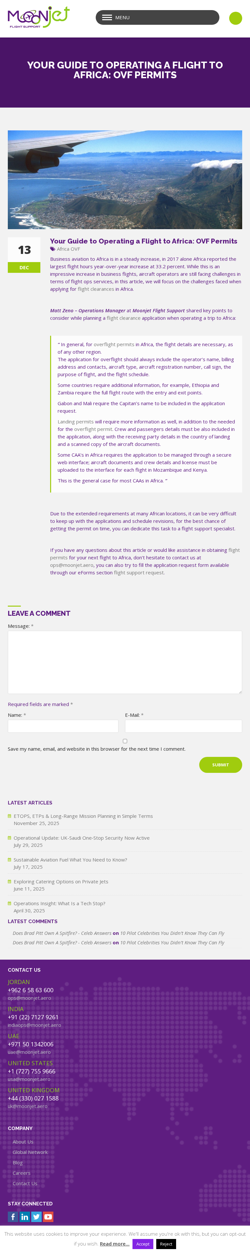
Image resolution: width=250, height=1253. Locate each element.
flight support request (139, 572)
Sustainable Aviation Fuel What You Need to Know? (70, 859)
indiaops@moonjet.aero (34, 1025)
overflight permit (93, 429)
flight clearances (96, 289)
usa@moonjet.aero (29, 1079)
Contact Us (25, 1183)
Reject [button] (166, 1244)
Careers (22, 1173)
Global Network (30, 1152)
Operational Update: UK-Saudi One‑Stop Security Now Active (82, 837)
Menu (122, 17)
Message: (21, 626)
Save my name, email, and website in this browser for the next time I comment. (97, 748)
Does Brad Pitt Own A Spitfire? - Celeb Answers (62, 933)
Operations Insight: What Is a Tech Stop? (59, 903)
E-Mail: (134, 715)
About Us (23, 1141)
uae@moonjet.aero (29, 1052)
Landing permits (76, 421)
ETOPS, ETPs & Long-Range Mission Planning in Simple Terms (83, 816)
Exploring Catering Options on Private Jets (61, 881)
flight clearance (124, 318)
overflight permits (114, 344)
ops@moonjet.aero (71, 565)
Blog (18, 1162)
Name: (17, 715)
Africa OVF (68, 248)
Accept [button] (142, 1244)
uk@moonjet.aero (28, 1106)
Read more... (115, 1243)
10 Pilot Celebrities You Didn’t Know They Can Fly (172, 933)
